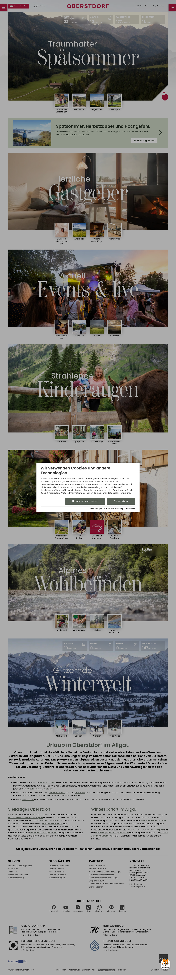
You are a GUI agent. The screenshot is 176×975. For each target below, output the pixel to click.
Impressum (130, 508)
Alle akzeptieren (121, 501)
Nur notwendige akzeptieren (85, 501)
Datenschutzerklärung (113, 508)
